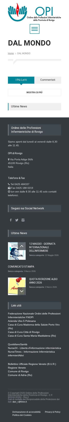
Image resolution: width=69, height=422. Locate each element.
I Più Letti (21, 79)
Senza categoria (36, 255)
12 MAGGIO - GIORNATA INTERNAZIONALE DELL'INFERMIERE (42, 247)
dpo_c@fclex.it (20, 402)
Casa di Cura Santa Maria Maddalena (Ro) (32, 335)
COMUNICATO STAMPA (21, 266)
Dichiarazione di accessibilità (26, 412)
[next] (22, 291)
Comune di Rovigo (18, 371)
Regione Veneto (17, 367)
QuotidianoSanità (17, 344)
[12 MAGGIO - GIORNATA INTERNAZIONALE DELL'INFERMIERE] (17, 251)
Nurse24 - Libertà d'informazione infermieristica (34, 348)
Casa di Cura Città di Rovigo (24, 332)
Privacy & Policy (52, 412)
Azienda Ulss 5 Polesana (22, 321)
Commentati (47, 79)
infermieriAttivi (16, 355)
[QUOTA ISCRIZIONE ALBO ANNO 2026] (17, 286)
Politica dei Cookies (21, 415)
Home (11, 53)
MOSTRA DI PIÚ (34, 92)
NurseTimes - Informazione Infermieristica (31, 351)
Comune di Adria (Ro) (20, 375)
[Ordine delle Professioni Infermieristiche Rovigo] (34, 17)
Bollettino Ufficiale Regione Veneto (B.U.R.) (32, 364)
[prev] (22, 246)
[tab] (21, 81)
